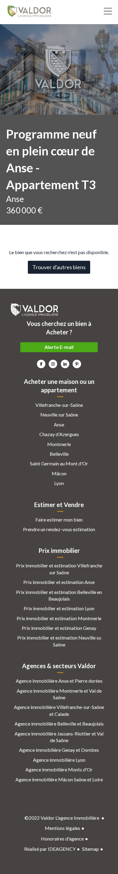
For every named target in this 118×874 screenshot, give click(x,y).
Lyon (59, 483)
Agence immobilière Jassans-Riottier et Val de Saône (59, 737)
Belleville (59, 454)
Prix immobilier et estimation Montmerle (59, 618)
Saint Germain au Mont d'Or (59, 463)
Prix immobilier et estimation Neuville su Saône (59, 641)
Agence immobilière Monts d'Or (59, 769)
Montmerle (59, 444)
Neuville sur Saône (59, 414)
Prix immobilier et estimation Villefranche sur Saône (59, 569)
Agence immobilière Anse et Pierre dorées (59, 681)
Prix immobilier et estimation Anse (59, 582)
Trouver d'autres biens (59, 267)
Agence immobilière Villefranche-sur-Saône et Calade (59, 710)
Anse (59, 424)
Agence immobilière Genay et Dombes (59, 750)
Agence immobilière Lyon (59, 760)
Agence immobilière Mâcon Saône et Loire (59, 779)
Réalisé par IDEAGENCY (50, 849)
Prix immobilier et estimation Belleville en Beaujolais (59, 595)
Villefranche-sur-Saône (59, 405)
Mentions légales (62, 828)
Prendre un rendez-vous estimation (59, 529)
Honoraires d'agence (62, 838)
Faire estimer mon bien (59, 519)
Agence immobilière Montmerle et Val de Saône (59, 694)
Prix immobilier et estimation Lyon (59, 608)
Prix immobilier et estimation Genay (59, 628)
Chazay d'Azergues (59, 434)
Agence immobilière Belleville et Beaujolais (59, 723)
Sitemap (90, 849)
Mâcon (59, 473)
